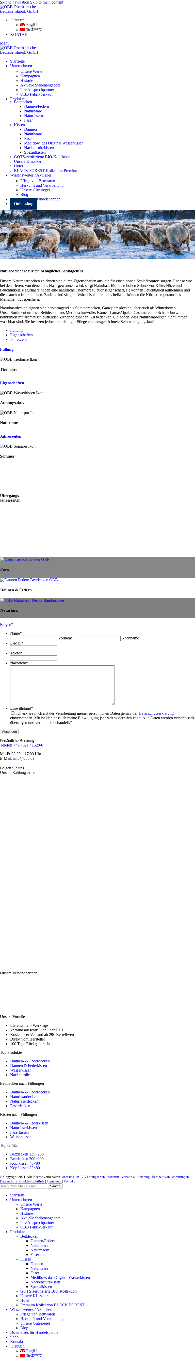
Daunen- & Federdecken (30, 1061)
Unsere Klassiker (34, 1296)
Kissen (25, 1259)
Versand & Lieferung (135, 1177)
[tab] (16, 330)
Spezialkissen (35, 152)
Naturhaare (33, 111)
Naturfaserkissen (23, 1127)
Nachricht (19, 663)
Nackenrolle (20, 1075)
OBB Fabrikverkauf (36, 94)
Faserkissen (19, 1132)
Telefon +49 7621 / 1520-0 (21, 745)
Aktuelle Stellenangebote (40, 85)
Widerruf (113, 1177)
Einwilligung (21, 708)
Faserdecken (20, 1106)
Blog (24, 194)
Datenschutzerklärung (156, 713)
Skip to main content (46, 2)
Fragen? (6, 624)
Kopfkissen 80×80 (25, 1168)
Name (16, 633)
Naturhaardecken (24, 1096)
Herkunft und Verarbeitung (41, 185)
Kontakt (69, 1181)
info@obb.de (23, 758)
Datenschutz (8, 1181)
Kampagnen (30, 76)
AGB (79, 1177)
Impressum (54, 1181)
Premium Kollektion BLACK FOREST (52, 1305)
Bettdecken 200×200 (27, 1159)
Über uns (68, 1177)
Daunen (30, 129)
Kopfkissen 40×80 (25, 1163)
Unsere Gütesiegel (35, 190)
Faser (28, 120)
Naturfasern (33, 115)
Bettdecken (29, 1236)
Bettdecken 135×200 (27, 1154)
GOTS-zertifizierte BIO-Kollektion (48, 1291)
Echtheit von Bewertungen (170, 1177)
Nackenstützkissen (39, 147)
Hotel (24, 1300)
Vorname (65, 638)
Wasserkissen (20, 1070)
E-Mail (16, 643)
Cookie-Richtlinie (31, 1181)
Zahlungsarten (95, 1177)
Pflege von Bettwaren (37, 181)
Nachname (130, 638)
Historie (26, 80)
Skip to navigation (15, 2)
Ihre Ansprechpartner (37, 89)
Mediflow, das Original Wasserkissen (54, 143)
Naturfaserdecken (24, 1101)
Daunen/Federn (36, 106)
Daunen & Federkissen (28, 1065)
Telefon (16, 653)
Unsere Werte (31, 71)
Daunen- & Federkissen (29, 1123)
